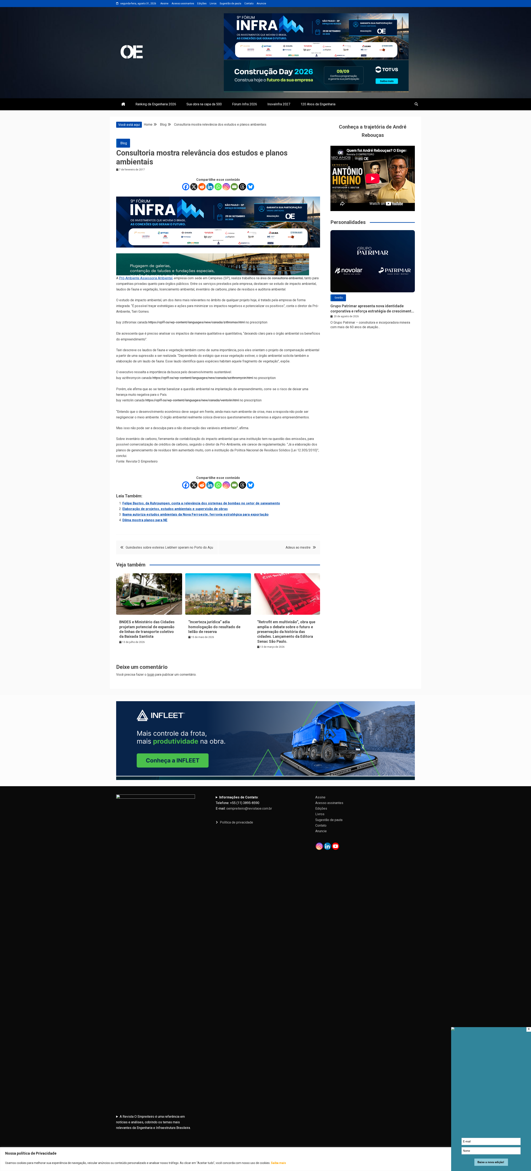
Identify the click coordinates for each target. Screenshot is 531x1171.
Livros (213, 3)
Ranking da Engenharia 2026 (155, 104)
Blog (123, 143)
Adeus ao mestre (298, 547)
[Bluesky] (250, 186)
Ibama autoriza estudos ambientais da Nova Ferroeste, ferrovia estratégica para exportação (195, 514)
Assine (164, 3)
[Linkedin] (210, 186)
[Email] (234, 186)
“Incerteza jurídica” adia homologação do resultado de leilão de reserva (214, 627)
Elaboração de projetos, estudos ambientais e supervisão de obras (175, 509)
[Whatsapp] (218, 186)
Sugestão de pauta (230, 3)
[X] (193, 186)
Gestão (339, 297)
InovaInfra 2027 (278, 104)
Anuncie (261, 3)
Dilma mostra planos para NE (144, 520)
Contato (248, 3)
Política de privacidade (236, 822)
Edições (202, 3)
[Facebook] (185, 186)
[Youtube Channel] (335, 846)
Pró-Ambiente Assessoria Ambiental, (146, 278)
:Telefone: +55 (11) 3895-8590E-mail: (244, 802)
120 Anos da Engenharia (318, 104)
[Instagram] (226, 186)
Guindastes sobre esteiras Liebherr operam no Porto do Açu (169, 547)
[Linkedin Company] (327, 846)
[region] (265, 1159)
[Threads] (242, 186)
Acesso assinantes (183, 3)
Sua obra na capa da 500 (204, 104)
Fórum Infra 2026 (244, 104)
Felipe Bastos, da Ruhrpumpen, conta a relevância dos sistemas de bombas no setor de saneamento (201, 503)
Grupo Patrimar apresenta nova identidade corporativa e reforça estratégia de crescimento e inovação (372, 309)
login (150, 675)
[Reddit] (202, 186)
